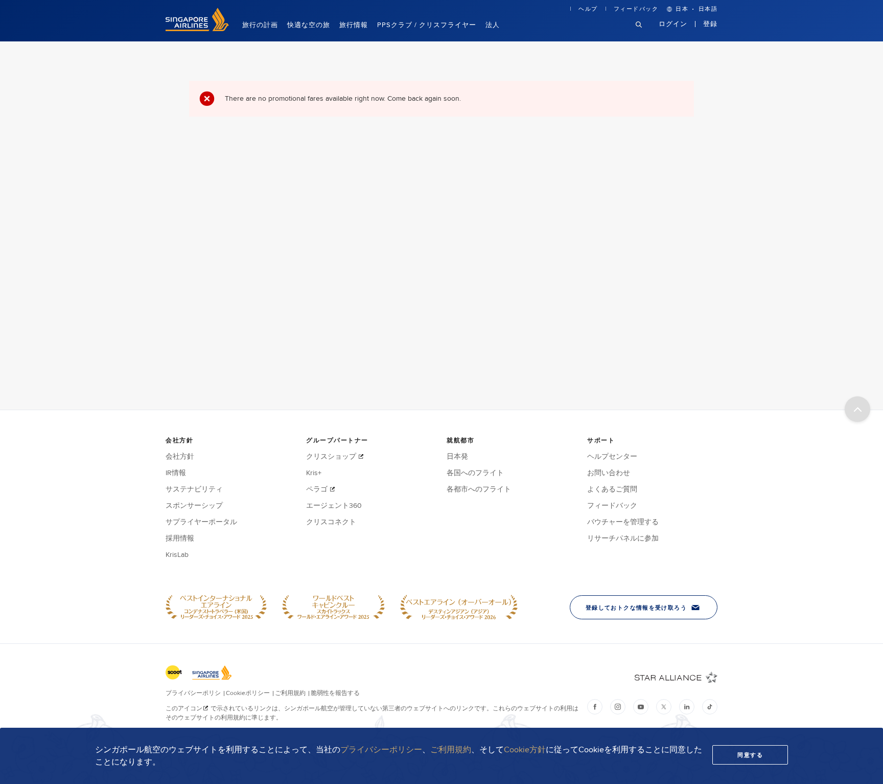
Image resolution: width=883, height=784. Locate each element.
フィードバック (636, 9)
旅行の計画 (260, 24)
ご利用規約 (450, 749)
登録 (710, 23)
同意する (750, 755)
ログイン (673, 23)
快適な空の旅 (308, 24)
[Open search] (645, 32)
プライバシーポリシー (381, 749)
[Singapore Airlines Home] (197, 29)
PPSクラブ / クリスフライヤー (426, 24)
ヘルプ (588, 9)
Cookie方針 (525, 749)
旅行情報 (353, 24)
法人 (492, 24)
